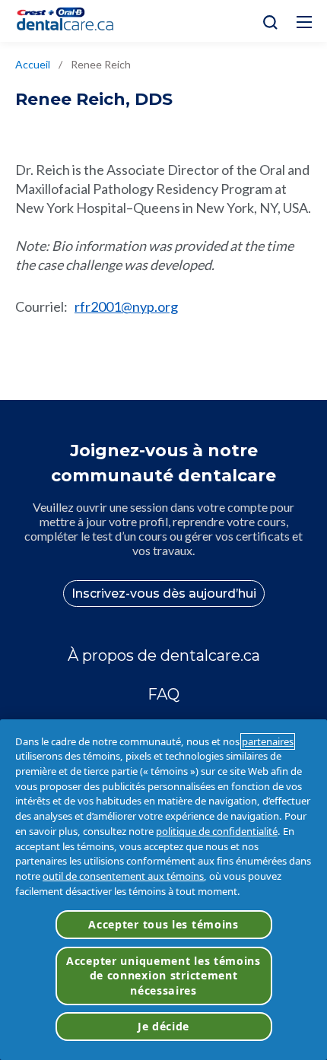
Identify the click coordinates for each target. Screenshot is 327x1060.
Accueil (32, 64)
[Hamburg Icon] (304, 22)
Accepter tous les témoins (163, 924)
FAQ (163, 694)
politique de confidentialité (217, 831)
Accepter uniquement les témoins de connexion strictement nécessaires (163, 976)
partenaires (268, 741)
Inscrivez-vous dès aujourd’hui (163, 593)
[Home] (71, 21)
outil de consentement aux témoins (123, 876)
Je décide (163, 1026)
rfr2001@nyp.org (126, 306)
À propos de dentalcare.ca (164, 655)
